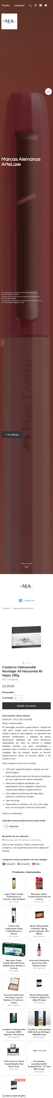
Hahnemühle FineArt (23, 608)
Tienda (5, 608)
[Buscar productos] (48, 91)
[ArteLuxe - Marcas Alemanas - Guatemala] (26, 586)
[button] (12, 826)
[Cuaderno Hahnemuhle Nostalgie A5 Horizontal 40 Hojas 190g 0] (26, 637)
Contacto (19, 5)
